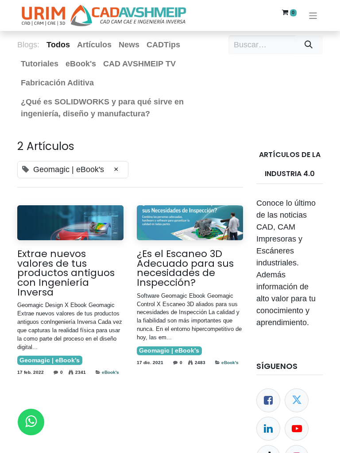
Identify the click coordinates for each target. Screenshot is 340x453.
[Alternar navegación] (313, 15)
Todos (58, 44)
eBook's (110, 372)
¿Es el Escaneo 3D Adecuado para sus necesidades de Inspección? (185, 268)
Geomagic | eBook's (49, 360)
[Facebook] (268, 400)
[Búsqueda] (309, 44)
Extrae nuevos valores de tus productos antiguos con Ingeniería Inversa (66, 273)
